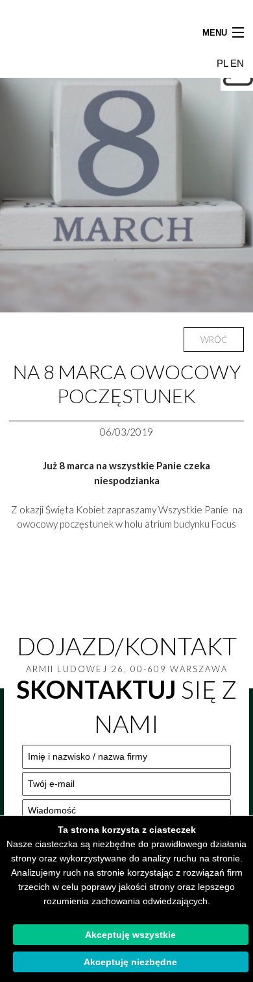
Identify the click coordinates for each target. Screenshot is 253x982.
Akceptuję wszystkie (130, 934)
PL (223, 63)
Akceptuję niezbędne (130, 962)
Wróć (213, 339)
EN (237, 63)
